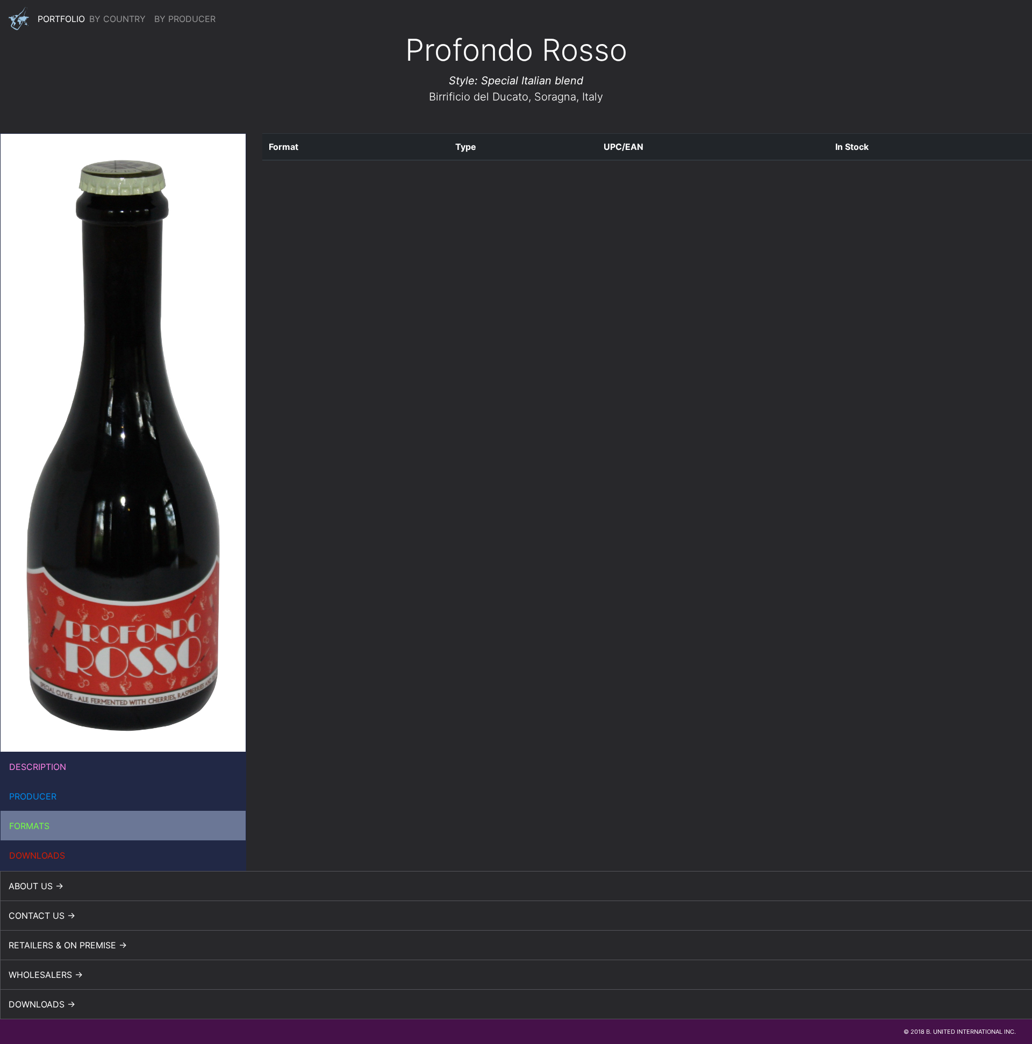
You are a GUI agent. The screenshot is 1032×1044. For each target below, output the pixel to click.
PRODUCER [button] (32, 796)
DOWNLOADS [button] (37, 855)
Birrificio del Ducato (478, 96)
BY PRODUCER (185, 18)
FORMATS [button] (29, 825)
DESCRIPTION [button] (37, 766)
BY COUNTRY (117, 18)
